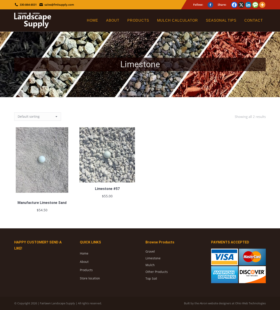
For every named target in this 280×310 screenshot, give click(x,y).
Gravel (150, 251)
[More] (262, 5)
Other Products (156, 272)
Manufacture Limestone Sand (42, 203)
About (84, 262)
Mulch (150, 265)
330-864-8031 (28, 5)
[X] (241, 5)
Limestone (153, 258)
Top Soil (151, 278)
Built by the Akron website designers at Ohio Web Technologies (225, 303)
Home (84, 253)
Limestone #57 (107, 189)
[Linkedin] (248, 5)
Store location (90, 278)
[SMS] (255, 5)
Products (86, 270)
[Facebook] (234, 5)
